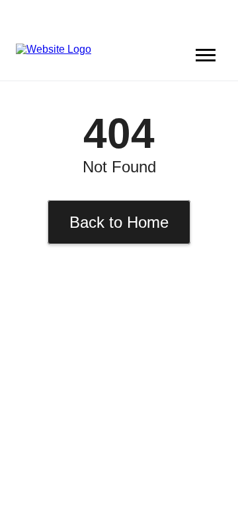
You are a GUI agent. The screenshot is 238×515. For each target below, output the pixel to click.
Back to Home (119, 222)
